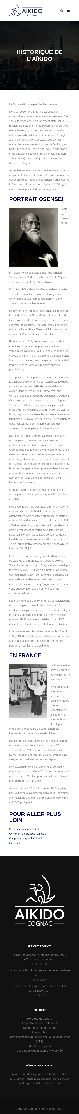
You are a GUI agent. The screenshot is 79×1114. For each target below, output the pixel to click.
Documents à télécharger (39, 1027)
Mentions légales (39, 1046)
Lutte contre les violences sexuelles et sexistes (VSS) (39, 1039)
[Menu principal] (68, 10)
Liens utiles (39, 1032)
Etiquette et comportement (39, 1023)
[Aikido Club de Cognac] (25, 10)
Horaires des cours (39, 1018)
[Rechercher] (61, 10)
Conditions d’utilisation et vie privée (39, 1050)
